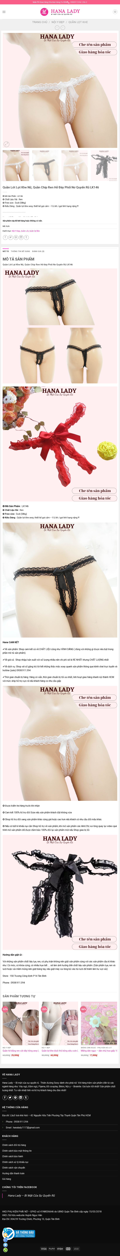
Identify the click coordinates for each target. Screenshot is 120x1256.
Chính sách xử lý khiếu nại (15, 1162)
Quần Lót (25, 231)
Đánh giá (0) (38, 251)
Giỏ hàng (6, 1179)
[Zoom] (6, 144)
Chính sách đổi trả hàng (14, 1145)
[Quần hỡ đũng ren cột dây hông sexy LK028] (21, 1023)
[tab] (6, 251)
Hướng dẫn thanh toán (13, 1173)
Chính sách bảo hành (12, 1156)
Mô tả (6, 251)
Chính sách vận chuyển (13, 1167)
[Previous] (8, 90)
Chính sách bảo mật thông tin (17, 1150)
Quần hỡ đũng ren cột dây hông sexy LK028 (23, 1051)
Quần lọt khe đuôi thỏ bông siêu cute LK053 (62, 1051)
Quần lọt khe (78, 22)
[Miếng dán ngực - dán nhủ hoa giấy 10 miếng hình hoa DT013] (99, 1023)
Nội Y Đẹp (58, 22)
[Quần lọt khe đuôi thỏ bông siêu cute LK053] (60, 1023)
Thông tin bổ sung (20, 251)
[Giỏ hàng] (115, 11)
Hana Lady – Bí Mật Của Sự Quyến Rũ (31, 1195)
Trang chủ (39, 22)
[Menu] (4, 11)
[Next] (111, 90)
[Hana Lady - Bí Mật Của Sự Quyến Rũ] (60, 11)
